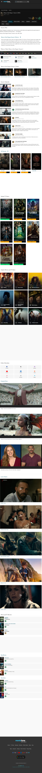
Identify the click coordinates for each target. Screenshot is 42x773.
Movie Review (7, 631)
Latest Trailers (4, 477)
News (33, 745)
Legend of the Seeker (31, 240)
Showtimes (20, 745)
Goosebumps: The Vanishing (19, 217)
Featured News (4, 381)
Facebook (7, 368)
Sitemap (18, 748)
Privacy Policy (29, 748)
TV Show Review (7, 619)
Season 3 (2, 168)
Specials (33, 168)
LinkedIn (21, 372)
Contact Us (14, 748)
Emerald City (16, 240)
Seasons (10, 10)
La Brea (29, 217)
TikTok (7, 377)
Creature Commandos (4, 262)
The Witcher (16, 262)
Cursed (2, 240)
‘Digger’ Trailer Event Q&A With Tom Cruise (8, 408)
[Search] (28, 1)
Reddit (34, 372)
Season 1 (23, 168)
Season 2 (12, 168)
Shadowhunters (3, 217)
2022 (5, 14)
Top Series (3, 678)
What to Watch (25, 745)
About (11, 748)
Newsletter (20, 377)
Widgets (35, 377)
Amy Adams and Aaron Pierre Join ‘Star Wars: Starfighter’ (11, 469)
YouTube (7, 372)
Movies (9, 745)
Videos (30, 745)
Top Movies (3, 655)
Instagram (34, 368)
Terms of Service (23, 748)
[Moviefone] (8, 2)
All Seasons (3, 151)
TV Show (7, 14)
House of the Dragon (4, 10)
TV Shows (12, 745)
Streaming (16, 745)
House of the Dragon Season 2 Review (10, 37)
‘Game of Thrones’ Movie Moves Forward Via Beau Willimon (11, 439)
